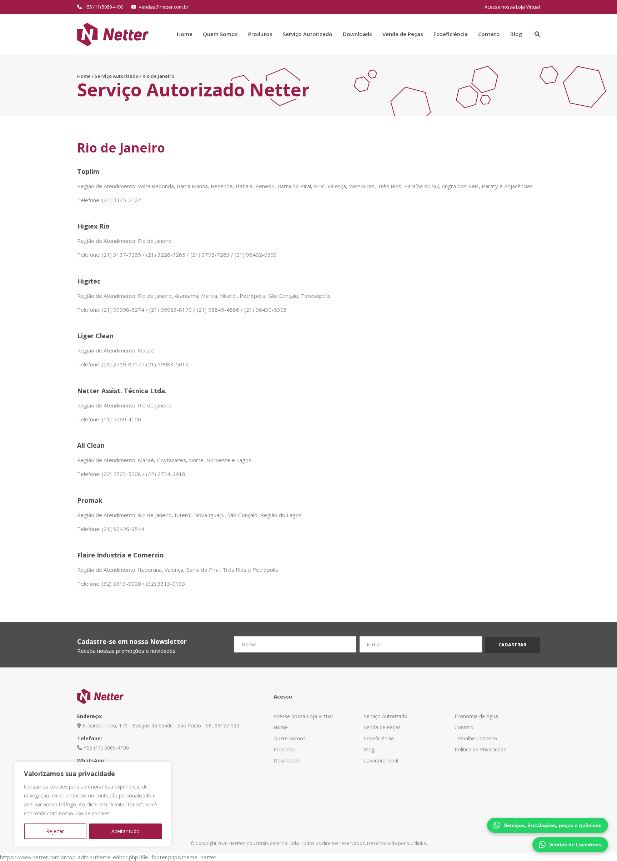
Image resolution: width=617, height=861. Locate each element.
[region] (92, 804)
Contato (489, 33)
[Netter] (113, 33)
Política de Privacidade (480, 749)
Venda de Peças (402, 33)
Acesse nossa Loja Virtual (512, 7)
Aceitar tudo (125, 831)
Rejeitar (55, 831)
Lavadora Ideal (381, 760)
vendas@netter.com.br (163, 7)
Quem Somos (220, 33)
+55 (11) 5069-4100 (103, 7)
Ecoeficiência (450, 33)
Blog (516, 33)
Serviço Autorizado (307, 33)
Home (184, 33)
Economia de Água (476, 716)
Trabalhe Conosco (476, 738)
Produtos (260, 33)
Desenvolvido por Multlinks (396, 843)
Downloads (357, 33)
